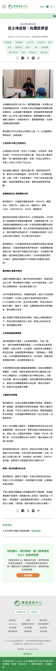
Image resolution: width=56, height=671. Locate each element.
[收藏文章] (17, 58)
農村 (50, 42)
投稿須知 (43, 627)
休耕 (9, 47)
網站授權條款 (43, 624)
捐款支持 (34, 612)
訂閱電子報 (20, 612)
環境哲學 (41, 42)
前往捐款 (28, 575)
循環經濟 (18, 47)
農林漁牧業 (13, 52)
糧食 (23, 52)
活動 (28, 620)
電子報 (42, 6)
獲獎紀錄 (28, 631)
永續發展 (7, 42)
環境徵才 (12, 620)
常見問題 (12, 627)
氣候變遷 (44, 47)
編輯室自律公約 (28, 624)
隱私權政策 (12, 631)
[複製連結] (38, 58)
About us (13, 624)
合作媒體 (28, 627)
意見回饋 (43, 631)
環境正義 (43, 52)
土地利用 (29, 42)
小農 (35, 47)
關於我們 (43, 620)
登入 (52, 6)
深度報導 (18, 42)
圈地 (28, 47)
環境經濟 (32, 52)
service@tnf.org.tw (31, 649)
